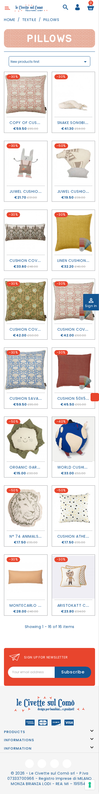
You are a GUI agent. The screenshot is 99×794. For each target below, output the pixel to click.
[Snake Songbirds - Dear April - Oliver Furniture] (73, 94)
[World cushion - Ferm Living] (73, 439)
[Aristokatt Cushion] (73, 577)
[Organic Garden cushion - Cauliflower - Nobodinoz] (25, 439)
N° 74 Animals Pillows (33, 536)
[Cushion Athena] (73, 508)
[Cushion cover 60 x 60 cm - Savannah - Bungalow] (73, 301)
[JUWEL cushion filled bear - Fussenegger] (73, 163)
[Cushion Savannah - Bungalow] (25, 370)
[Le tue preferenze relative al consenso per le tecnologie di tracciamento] (90, 785)
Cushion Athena (74, 536)
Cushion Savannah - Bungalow (43, 398)
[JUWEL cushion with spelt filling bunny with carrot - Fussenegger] (25, 163)
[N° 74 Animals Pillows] (25, 508)
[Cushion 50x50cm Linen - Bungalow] (73, 370)
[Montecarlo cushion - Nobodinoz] (25, 577)
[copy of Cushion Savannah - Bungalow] (25, 94)
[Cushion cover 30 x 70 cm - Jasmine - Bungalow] (25, 232)
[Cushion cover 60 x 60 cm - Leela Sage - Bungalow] (25, 301)
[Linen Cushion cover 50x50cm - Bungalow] (73, 232)
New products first (49, 62)
